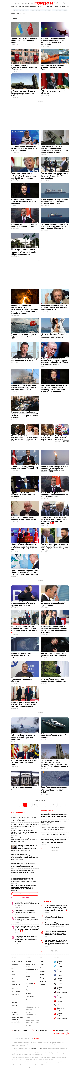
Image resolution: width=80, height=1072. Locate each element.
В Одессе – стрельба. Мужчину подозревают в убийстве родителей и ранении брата (25, 825)
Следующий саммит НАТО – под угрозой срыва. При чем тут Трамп (24, 762)
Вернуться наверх (59, 1033)
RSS (58, 1004)
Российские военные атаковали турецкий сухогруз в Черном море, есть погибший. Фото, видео (54, 790)
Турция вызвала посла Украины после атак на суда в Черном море (24, 40)
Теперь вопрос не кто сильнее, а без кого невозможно (24, 518)
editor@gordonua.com (62, 1030)
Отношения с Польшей (59, 10)
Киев (41, 961)
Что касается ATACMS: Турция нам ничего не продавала (23, 201)
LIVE (27, 979)
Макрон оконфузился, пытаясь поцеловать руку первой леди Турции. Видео (53, 604)
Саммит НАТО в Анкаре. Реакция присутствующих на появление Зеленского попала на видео (54, 655)
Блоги (56, 6)
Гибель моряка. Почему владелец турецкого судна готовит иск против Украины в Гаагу (54, 201)
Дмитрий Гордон (60, 962)
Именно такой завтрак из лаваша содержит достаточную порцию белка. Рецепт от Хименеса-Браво (27, 919)
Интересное (15, 994)
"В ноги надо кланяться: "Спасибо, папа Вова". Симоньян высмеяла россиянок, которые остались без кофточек (26, 939)
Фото (27, 986)
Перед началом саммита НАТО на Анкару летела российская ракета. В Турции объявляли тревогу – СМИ (54, 469)
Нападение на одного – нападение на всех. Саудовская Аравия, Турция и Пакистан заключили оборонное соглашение (24, 252)
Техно (13, 981)
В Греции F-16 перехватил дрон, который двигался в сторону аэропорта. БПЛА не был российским (53, 41)
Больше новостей (25, 894)
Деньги (13, 968)
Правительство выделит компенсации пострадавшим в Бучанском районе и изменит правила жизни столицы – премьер (23, 888)
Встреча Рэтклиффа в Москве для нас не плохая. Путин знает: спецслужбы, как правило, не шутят (53, 840)
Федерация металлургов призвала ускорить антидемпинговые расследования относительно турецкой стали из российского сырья (25, 309)
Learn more (66, 441)
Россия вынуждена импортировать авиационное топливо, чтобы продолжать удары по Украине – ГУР (24, 832)
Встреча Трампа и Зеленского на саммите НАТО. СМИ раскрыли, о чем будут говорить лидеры (24, 704)
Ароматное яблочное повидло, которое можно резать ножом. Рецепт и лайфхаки (27, 903)
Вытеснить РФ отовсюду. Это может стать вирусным (24, 360)
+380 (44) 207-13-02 (41, 1030)
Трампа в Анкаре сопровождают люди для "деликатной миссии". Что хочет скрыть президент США (25, 572)
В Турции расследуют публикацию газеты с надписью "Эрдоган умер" (24, 67)
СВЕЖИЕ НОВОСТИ (18, 812)
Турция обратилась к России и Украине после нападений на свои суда (25, 336)
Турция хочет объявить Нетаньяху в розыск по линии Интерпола (23, 494)
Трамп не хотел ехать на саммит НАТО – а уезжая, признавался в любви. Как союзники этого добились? (54, 520)
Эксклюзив (29, 983)
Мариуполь (43, 981)
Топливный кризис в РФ (21, 10)
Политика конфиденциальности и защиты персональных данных (32, 1015)
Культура (14, 978)
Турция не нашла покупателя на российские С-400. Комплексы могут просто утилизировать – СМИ (24, 92)
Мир (12, 971)
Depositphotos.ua (36, 1048)
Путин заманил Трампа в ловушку (54, 834)
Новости (14, 6)
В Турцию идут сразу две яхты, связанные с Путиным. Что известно (53, 736)
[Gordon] (43, 3)
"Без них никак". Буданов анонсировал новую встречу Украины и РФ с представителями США (57, 924)
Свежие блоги (47, 810)
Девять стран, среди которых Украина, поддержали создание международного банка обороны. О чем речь (54, 629)
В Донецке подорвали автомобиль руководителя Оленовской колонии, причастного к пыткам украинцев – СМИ (24, 879)
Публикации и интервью (27, 6)
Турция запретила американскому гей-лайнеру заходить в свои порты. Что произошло (23, 736)
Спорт (13, 974)
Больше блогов (55, 847)
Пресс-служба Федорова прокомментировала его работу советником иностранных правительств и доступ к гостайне (24, 857)
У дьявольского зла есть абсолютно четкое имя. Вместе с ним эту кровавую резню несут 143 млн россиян (54, 814)
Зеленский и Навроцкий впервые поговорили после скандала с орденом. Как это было (24, 604)
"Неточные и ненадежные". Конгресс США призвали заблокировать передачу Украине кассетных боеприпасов (54, 149)
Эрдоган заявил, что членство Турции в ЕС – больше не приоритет (53, 92)
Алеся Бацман (62, 992)
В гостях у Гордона (45, 6)
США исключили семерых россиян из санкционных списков (25, 788)
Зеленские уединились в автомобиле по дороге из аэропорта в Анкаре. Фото (22, 655)
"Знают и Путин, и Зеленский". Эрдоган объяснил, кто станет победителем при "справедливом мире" (24, 547)
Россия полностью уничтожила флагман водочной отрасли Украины (53, 828)
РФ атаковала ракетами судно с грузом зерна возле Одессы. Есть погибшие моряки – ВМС (24, 387)
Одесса (42, 968)
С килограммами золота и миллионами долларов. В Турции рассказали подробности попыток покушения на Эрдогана (54, 361)
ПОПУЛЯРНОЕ (46, 901)
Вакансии (14, 1002)
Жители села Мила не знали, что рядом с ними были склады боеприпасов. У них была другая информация (25, 839)
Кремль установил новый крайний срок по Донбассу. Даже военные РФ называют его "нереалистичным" (56, 933)
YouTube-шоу (30, 996)
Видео (28, 990)
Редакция (14, 1005)
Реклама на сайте (16, 1009)
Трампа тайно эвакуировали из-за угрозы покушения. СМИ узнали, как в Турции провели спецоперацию (54, 176)
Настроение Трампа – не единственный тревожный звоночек (24, 680)
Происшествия (16, 988)
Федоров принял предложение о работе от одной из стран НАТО (55, 916)
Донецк (42, 971)
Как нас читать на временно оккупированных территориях (17, 1020)
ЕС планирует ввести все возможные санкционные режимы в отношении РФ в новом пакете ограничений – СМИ (24, 864)
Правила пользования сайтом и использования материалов (32, 1007)
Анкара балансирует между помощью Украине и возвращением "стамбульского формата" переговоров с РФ (54, 388)
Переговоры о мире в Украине (40, 10)
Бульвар (62, 6)
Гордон (13, 13)
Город (41, 957)
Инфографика (15, 991)
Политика (14, 964)
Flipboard (60, 1001)
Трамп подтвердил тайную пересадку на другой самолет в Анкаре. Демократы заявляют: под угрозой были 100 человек (24, 176)
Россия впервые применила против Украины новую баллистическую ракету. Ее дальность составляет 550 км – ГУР (56, 942)
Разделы (28, 957)
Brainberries (13, 443)
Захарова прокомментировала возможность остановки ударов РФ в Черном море (24, 148)
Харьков (42, 974)
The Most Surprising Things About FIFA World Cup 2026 (61, 437)
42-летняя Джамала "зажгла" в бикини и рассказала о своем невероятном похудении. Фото (54, 336)
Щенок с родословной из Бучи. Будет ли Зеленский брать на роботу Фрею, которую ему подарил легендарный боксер (27, 928)
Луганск (42, 984)
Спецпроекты (30, 1000)
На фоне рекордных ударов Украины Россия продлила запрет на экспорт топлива (23, 872)
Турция (23, 13)
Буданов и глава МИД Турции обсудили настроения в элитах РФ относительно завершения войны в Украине (25, 415)
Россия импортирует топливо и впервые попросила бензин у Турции (53, 67)
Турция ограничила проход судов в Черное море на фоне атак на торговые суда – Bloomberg (54, 226)
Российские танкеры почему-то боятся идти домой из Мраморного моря (54, 307)
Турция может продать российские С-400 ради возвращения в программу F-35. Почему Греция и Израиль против (54, 763)
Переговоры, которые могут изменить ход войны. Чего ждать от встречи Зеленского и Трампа (24, 628)
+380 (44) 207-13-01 (20, 1030)
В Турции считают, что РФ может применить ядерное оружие (24, 225)
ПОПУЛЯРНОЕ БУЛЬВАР (20, 898)
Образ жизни (15, 984)
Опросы (28, 993)
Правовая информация (15, 1013)
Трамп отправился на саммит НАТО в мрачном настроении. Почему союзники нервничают (53, 680)
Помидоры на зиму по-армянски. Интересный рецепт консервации (25, 911)
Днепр (42, 978)
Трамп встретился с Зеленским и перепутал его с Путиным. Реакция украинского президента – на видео (54, 547)
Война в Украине (16, 961)
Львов (42, 964)
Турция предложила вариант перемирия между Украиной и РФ (25, 467)
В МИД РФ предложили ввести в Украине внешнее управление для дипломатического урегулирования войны (25, 819)
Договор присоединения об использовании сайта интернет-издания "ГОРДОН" (32, 1023)
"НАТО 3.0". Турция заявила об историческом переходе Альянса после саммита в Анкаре (54, 494)
